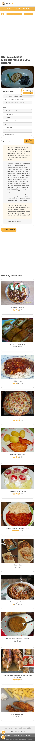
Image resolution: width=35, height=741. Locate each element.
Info (22, 735)
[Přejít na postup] (3, 737)
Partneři (16, 735)
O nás (28, 735)
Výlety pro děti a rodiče (17, 731)
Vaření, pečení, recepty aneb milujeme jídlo (17, 728)
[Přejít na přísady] (3, 732)
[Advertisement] (17, 35)
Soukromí (8, 735)
